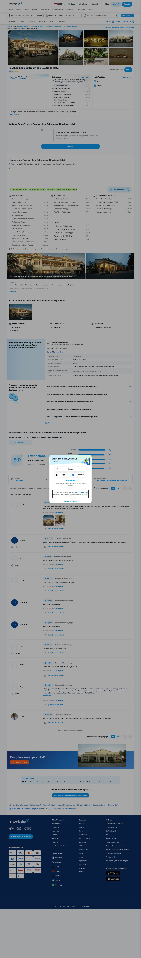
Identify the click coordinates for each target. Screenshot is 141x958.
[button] (71, 480)
